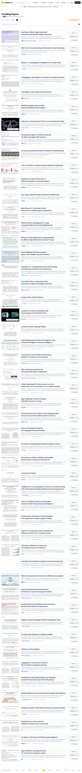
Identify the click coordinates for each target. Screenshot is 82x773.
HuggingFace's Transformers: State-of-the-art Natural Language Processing (34, 664)
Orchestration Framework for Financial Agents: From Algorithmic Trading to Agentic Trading (37, 517)
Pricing (63, 2)
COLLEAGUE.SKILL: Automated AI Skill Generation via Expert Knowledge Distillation (36, 282)
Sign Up (78, 2)
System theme (7, 770)
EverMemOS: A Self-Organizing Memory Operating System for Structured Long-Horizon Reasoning (38, 678)
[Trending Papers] (17, 20)
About (29, 770)
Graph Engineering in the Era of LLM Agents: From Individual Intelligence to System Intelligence (38, 341)
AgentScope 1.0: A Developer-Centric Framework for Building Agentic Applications (36, 209)
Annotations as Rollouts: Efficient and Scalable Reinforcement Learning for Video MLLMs (37, 458)
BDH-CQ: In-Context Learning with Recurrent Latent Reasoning (42, 48)
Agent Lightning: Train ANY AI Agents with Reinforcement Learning (33, 400)
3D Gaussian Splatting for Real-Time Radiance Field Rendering (42, 151)
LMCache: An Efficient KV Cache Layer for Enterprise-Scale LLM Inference (34, 546)
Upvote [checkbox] (74, 33)
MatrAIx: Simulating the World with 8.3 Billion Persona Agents (42, 576)
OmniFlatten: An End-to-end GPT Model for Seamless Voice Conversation (34, 722)
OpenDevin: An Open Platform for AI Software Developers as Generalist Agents (35, 180)
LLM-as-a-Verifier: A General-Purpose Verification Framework (42, 165)
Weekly (7, 20)
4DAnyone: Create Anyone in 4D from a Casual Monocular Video (42, 121)
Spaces (51, 2)
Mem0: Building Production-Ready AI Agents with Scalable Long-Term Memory (35, 253)
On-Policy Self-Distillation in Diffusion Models (36, 634)
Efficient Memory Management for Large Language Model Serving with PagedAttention (37, 224)
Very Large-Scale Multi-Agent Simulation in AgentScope (40, 195)
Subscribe (55, 6)
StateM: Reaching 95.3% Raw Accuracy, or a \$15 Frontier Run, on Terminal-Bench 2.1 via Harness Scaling (40, 385)
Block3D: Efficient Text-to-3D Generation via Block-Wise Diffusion (43, 693)
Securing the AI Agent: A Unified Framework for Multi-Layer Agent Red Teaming (36, 136)
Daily (3, 20)
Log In (72, 2)
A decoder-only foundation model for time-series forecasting (42, 561)
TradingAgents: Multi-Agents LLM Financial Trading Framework (42, 77)
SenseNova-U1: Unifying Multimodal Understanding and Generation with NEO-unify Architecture (39, 268)
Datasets (43, 2)
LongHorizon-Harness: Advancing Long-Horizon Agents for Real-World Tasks (35, 312)
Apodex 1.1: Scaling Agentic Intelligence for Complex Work (41, 63)
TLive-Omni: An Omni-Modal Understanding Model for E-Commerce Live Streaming (36, 356)
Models (36, 2)
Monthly (13, 20)
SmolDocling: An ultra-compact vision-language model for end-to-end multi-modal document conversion (39, 414)
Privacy (23, 770)
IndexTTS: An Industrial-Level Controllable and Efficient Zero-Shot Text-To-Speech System (37, 532)
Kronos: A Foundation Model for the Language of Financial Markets (33, 429)
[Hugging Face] (44, 770)
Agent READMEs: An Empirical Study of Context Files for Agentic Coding (33, 752)
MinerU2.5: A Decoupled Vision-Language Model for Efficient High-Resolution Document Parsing (37, 238)
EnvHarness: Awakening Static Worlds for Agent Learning (40, 444)
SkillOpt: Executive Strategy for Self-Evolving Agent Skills (40, 620)
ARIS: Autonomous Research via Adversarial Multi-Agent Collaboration (34, 370)
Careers (37, 770)
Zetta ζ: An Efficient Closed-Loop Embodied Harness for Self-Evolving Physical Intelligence (37, 502)
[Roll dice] (79, 24)
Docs (58, 2)
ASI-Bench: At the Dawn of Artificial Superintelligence (39, 737)
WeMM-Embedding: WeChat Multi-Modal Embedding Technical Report (33, 106)
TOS (16, 770)
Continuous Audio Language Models (33, 327)
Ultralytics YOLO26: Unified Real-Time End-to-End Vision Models (43, 708)
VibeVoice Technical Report (30, 649)
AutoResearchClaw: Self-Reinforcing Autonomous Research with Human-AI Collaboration (38, 605)
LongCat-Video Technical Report (32, 297)
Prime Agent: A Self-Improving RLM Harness (36, 92)
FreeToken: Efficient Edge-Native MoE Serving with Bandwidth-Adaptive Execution (36, 33)
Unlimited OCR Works (28, 473)
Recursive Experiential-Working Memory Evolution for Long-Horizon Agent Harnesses (36, 590)
